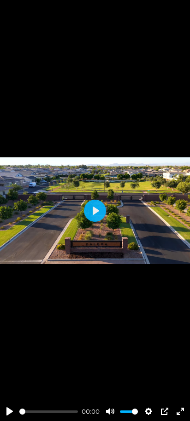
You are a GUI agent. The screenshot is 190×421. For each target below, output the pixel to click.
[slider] (48, 411)
